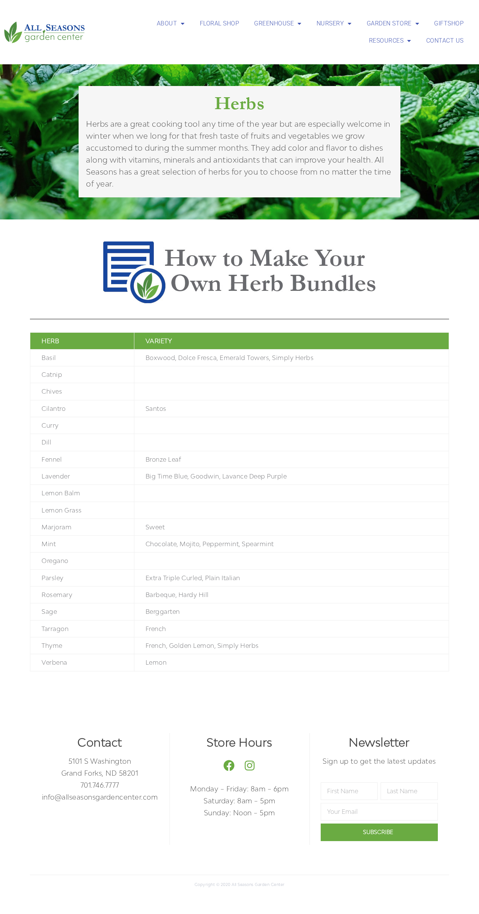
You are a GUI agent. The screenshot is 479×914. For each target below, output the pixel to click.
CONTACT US (445, 40)
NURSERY (330, 23)
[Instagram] (250, 765)
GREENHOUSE (274, 23)
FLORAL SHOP (220, 23)
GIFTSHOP (449, 23)
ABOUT (167, 23)
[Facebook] (229, 765)
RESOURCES (386, 40)
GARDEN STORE (389, 23)
